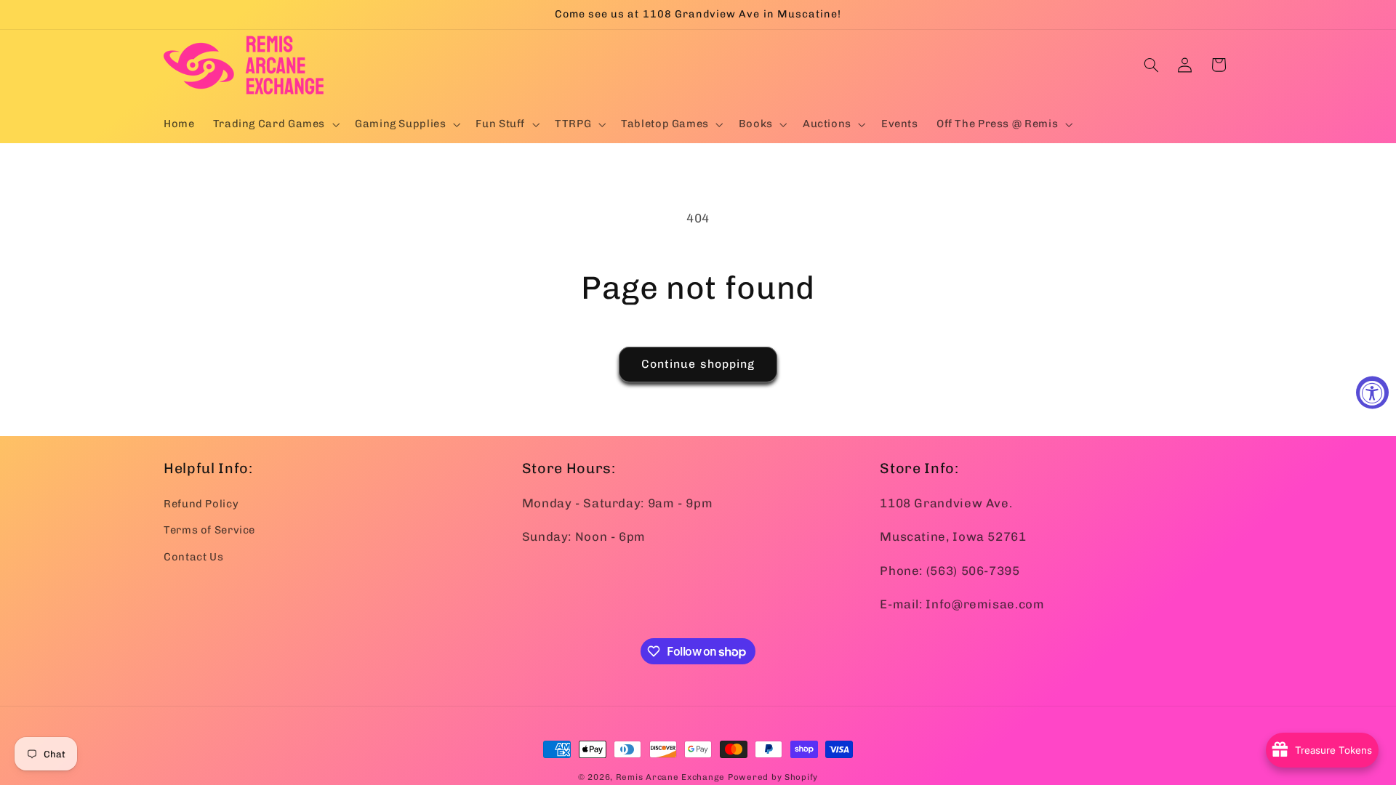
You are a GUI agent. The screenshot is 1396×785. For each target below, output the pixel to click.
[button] (274, 124)
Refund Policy (201, 503)
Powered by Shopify (773, 777)
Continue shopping (698, 364)
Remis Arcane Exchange (670, 777)
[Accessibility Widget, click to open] (1372, 393)
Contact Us (193, 556)
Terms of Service (209, 529)
